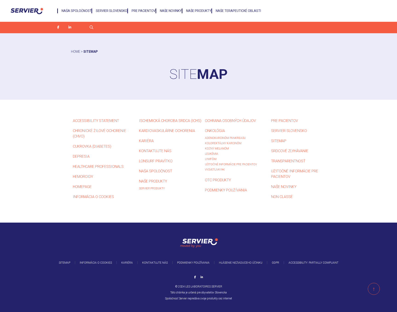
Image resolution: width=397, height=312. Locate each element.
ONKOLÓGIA (215, 131)
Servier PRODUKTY (152, 188)
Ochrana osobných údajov (230, 121)
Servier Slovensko (111, 11)
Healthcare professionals (98, 166)
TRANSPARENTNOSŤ (288, 161)
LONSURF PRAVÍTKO (156, 161)
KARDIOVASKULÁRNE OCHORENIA (167, 131)
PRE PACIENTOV (144, 11)
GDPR (275, 262)
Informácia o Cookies (93, 197)
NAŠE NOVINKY (171, 11)
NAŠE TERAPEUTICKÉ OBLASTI (238, 11)
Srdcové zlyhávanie (289, 151)
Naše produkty (198, 11)
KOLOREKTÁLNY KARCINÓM (223, 143)
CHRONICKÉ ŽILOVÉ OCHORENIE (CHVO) (99, 133)
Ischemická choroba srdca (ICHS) (170, 121)
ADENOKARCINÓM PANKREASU (225, 138)
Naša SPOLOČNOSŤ (76, 11)
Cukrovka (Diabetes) (92, 146)
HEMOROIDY (83, 176)
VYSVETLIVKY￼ (214, 169)
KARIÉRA (146, 141)
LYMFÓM (210, 159)
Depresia (81, 156)
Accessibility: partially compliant (313, 262)
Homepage (82, 187)
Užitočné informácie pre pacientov (231, 164)
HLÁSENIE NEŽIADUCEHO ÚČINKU (240, 262)
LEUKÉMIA (211, 153)
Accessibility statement (96, 121)
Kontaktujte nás (155, 151)
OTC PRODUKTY (218, 180)
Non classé (282, 197)
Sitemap (278, 141)
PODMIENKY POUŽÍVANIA (226, 190)
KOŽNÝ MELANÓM (217, 148)
